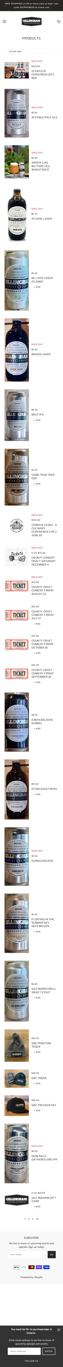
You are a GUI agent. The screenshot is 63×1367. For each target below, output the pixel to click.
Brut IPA (38, 414)
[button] (37, 287)
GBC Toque (39, 1078)
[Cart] (58, 21)
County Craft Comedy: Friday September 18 (43, 674)
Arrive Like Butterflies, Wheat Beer (41, 166)
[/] (31, 21)
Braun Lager (41, 354)
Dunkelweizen (42, 860)
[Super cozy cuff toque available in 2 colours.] (17, 1078)
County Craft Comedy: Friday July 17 (43, 615)
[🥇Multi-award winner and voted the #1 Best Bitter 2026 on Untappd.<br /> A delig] (17, 477)
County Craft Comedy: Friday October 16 (43, 644)
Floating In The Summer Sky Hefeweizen (43, 923)
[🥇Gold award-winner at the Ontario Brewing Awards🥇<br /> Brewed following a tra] (17, 789)
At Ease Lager (42, 218)
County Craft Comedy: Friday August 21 (43, 591)
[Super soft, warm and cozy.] (17, 1045)
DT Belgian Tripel (45, 789)
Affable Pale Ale (44, 117)
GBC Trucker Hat (44, 1105)
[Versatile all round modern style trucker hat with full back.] (17, 1105)
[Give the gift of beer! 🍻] (17, 1200)
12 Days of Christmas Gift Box (43, 75)
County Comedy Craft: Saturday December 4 (44, 561)
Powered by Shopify (32, 1277)
